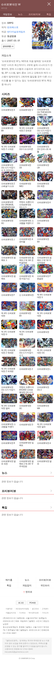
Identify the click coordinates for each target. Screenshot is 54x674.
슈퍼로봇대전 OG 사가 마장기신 (8, 390)
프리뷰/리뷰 (34, 14)
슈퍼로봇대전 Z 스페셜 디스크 (8, 184)
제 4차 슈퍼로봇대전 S (44, 295)
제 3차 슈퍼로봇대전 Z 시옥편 (8, 147)
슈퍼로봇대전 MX (43, 406)
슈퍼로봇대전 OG (43, 221)
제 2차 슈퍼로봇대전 (26, 332)
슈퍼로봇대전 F (8, 295)
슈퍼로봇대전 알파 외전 (8, 462)
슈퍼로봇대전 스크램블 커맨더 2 (26, 221)
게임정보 (7, 14)
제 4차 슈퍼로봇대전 (8, 314)
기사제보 (22, 613)
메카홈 (9, 579)
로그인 (21, 603)
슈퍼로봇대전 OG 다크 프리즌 (26, 147)
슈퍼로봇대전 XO (7, 221)
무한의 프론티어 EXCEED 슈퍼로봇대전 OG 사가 (26, 390)
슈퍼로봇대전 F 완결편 (44, 277)
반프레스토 (12, 27)
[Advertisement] (27, 547)
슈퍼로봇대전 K (44, 202)
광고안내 (35, 609)
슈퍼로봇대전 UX (43, 166)
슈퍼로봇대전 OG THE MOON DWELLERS (44, 112)
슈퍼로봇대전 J (8, 239)
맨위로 (29, 591)
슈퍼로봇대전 (43, 332)
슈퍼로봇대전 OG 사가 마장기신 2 (26, 352)
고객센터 (45, 609)
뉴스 (20, 14)
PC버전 (33, 603)
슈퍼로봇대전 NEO (25, 184)
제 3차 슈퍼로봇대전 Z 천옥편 (26, 129)
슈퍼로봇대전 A (44, 443)
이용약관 (9, 609)
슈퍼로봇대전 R (8, 443)
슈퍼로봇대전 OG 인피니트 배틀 (44, 149)
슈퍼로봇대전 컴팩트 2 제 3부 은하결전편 (26, 260)
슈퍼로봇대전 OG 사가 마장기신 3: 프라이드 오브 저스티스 (8, 169)
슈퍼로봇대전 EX (25, 314)
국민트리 (45, 585)
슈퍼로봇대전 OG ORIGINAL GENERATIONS (8, 204)
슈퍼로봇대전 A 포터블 (26, 240)
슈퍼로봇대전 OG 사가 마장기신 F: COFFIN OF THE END (44, 132)
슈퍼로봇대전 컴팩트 (8, 277)
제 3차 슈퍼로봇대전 (44, 314)
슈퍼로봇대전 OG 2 (43, 388)
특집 (48, 14)
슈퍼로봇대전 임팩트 (26, 443)
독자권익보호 (33, 613)
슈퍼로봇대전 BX (7, 129)
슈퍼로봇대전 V (26, 110)
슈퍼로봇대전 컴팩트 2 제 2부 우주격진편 (26, 464)
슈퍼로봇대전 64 (43, 240)
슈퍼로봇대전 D (26, 424)
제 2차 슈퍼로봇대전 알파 (44, 425)
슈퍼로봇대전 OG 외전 (43, 184)
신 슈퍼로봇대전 (26, 295)
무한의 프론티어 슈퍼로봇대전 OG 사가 (26, 204)
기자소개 (45, 613)
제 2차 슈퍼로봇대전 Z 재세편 (8, 351)
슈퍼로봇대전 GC (25, 406)
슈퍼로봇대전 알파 (44, 462)
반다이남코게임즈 (16, 31)
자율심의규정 (11, 613)
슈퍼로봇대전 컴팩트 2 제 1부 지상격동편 (44, 260)
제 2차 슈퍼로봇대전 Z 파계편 (8, 369)
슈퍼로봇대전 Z (26, 369)
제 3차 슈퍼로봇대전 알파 (8, 406)
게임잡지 (27, 585)
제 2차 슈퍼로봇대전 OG (44, 351)
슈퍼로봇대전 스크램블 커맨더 (8, 425)
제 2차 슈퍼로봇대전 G (8, 332)
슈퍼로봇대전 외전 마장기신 (26, 277)
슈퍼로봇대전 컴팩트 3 (8, 258)
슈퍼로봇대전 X (8, 110)
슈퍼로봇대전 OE (25, 166)
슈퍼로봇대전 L (44, 369)
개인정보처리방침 (22, 609)
